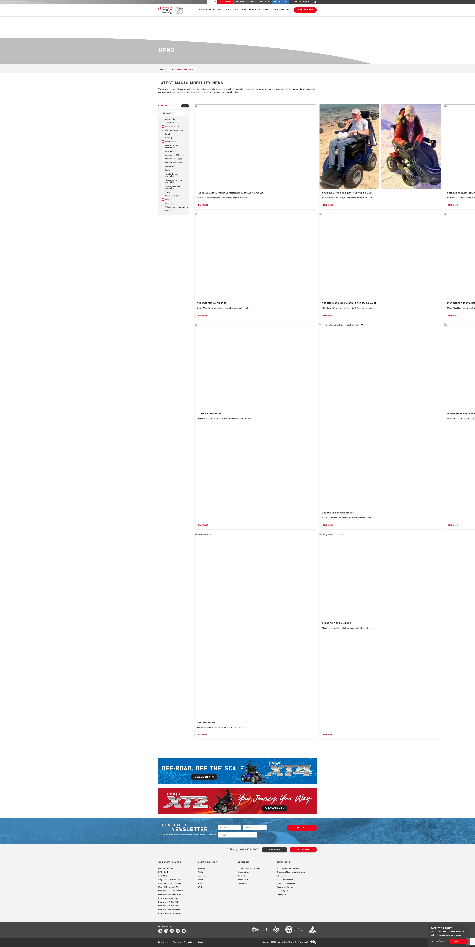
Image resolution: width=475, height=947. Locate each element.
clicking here (233, 92)
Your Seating (224, 10)
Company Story (244, 872)
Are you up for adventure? (338, 513)
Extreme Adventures (174, 130)
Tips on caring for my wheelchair (174, 181)
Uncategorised (171, 196)
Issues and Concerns (285, 880)
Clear (185, 105)
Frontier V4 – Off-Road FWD (169, 910)
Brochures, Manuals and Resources (291, 872)
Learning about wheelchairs (171, 146)
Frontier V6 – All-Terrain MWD (170, 891)
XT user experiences (209, 413)
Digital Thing (313, 942)
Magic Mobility (170, 10)
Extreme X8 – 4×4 (165, 868)
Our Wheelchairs (207, 10)
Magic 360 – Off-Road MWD (169, 880)
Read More (203, 205)
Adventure (169, 123)
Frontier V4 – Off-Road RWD (169, 913)
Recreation (169, 166)
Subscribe (302, 828)
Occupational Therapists (175, 155)
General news (171, 142)
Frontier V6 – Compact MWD (170, 895)
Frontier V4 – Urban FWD (168, 902)
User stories (170, 203)
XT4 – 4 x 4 (163, 872)
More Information (439, 941)
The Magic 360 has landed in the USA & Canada (349, 303)
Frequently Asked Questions (288, 868)
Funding (168, 138)
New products (171, 151)
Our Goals (242, 876)
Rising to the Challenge (336, 623)
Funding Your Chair (258, 10)
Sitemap (200, 942)
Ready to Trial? (305, 10)
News (253, 1)
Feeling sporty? (206, 722)
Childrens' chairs (172, 127)
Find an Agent (225, 1)
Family (168, 134)
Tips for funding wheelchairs (171, 175)
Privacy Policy (163, 942)
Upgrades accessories (174, 200)
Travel (167, 192)
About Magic (241, 1)
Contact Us (265, 1)
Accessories (170, 119)
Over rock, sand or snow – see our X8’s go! (347, 193)
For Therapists (280, 1)
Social (167, 170)
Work (167, 211)
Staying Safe (282, 876)
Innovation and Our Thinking (249, 868)
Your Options (240, 10)
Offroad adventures (173, 159)
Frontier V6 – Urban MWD (168, 898)
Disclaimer (177, 942)
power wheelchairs (267, 89)
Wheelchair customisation (176, 207)
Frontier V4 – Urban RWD (168, 906)
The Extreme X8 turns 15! (212, 303)
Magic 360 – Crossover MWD (170, 883)
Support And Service (281, 10)
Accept (458, 941)
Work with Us (243, 880)
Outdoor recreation (173, 163)
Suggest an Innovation (286, 883)
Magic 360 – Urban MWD (168, 887)
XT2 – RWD (162, 876)
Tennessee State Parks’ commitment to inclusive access (230, 193)
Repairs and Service (285, 887)
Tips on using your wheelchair (173, 187)
